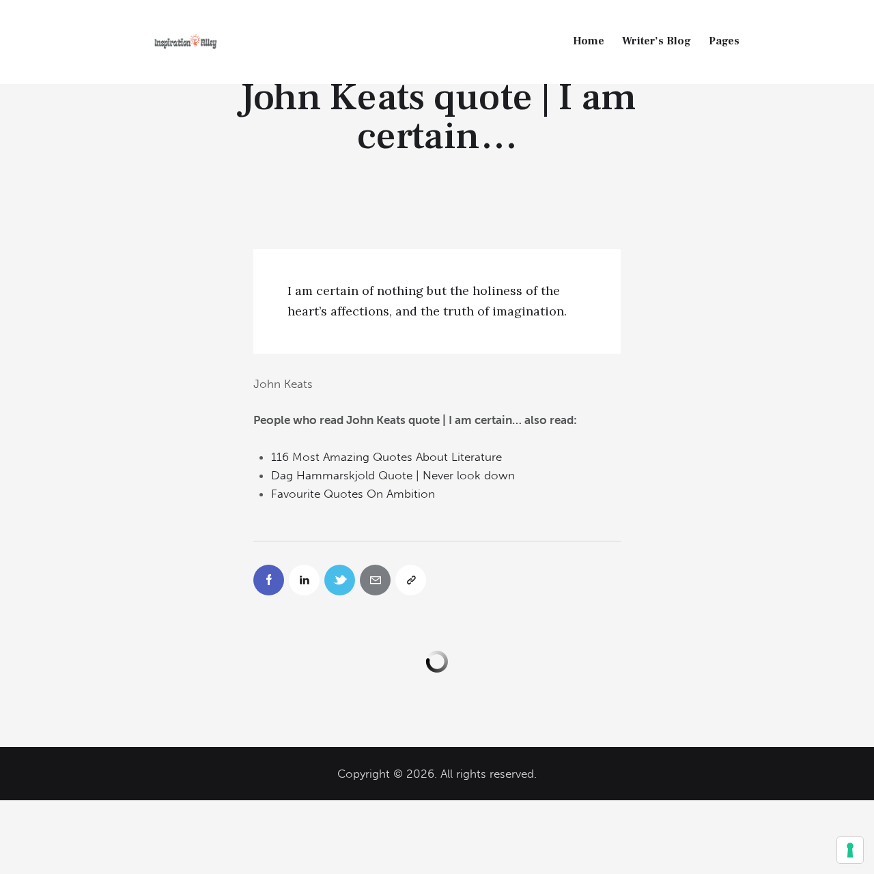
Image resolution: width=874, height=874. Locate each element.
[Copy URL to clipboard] (410, 580)
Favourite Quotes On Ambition (353, 494)
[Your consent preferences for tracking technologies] (850, 850)
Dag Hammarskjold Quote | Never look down (393, 475)
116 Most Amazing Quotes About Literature (386, 457)
